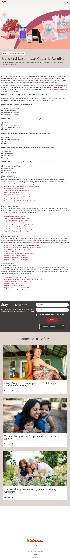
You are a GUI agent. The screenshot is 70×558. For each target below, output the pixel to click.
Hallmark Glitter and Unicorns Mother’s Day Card (18, 249)
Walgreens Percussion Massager (14, 286)
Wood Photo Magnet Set (11, 193)
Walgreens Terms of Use (55, 315)
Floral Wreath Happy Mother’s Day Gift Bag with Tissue (21, 225)
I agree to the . (51, 315)
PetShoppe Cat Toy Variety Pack (14, 188)
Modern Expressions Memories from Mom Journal (19, 253)
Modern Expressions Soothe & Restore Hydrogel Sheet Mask (22, 247)
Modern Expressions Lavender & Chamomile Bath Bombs (21, 245)
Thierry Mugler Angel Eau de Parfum (15, 277)
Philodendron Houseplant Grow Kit (14, 216)
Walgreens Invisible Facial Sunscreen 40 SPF (18, 288)
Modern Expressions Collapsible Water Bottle (17, 281)
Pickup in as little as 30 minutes (57, 89)
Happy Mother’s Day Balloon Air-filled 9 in (16, 190)
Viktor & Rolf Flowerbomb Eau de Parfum (16, 231)
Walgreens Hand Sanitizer (12, 199)
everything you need (38, 80)
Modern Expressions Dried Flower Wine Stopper (18, 229)
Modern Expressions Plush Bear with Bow (17, 227)
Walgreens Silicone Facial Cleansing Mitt (16, 260)
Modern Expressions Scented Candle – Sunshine (19, 290)
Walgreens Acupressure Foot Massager (16, 258)
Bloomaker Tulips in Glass (11, 251)
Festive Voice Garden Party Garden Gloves (17, 219)
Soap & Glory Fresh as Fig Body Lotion (16, 221)
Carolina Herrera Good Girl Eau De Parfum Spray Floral (20, 201)
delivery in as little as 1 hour (9, 91)
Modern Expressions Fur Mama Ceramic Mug (17, 197)
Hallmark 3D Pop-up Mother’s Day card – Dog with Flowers (22, 186)
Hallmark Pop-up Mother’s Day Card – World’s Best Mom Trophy (23, 279)
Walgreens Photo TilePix (11, 284)
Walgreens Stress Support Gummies (15, 255)
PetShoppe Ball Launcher (11, 195)
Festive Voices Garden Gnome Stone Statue (17, 223)
